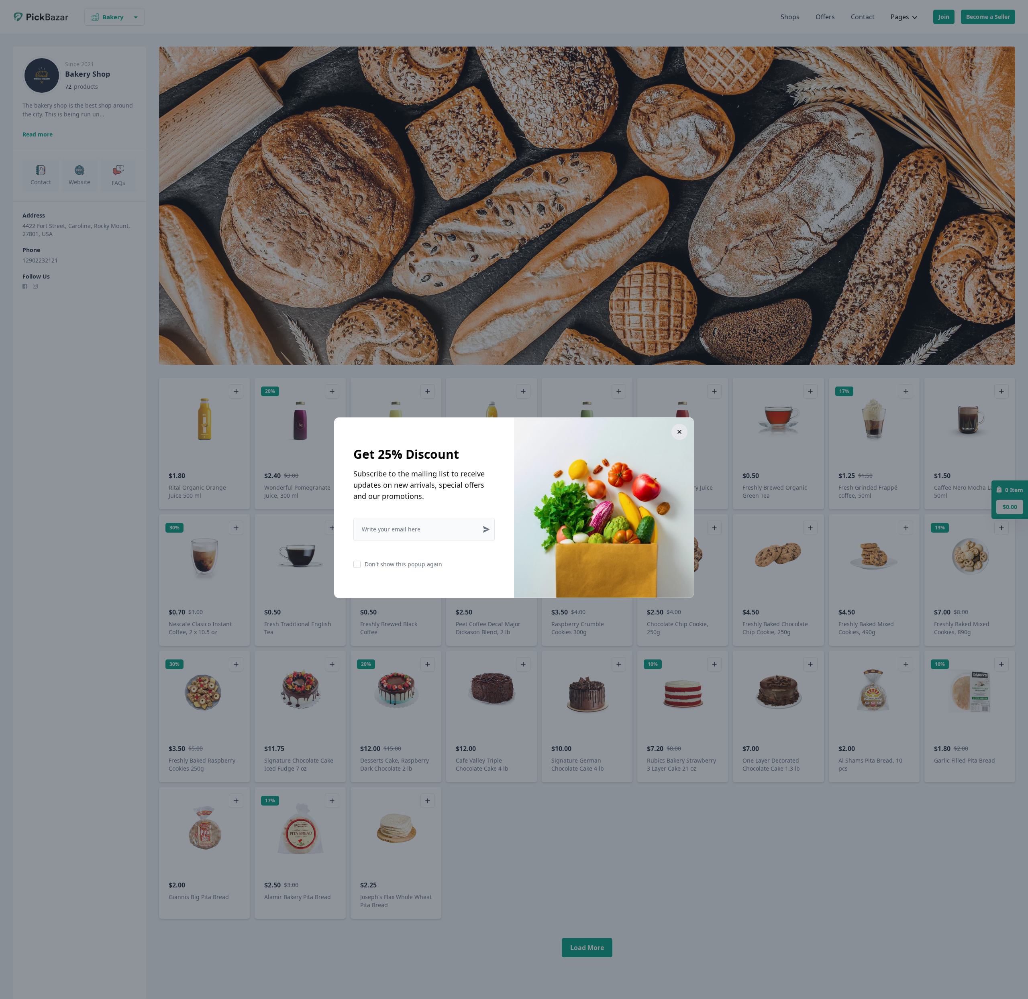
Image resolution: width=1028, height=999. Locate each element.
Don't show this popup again (403, 564)
